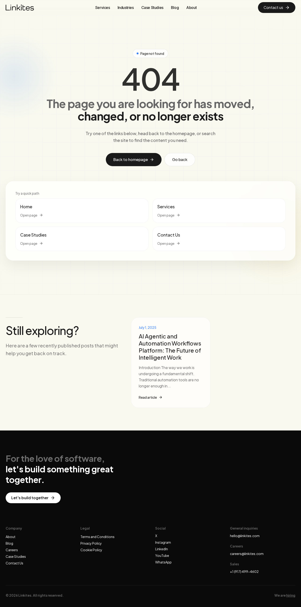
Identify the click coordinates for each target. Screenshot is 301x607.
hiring (290, 595)
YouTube (162, 555)
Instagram (163, 542)
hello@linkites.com (245, 536)
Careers (12, 550)
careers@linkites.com (247, 553)
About (191, 7)
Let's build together (29, 497)
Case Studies (152, 7)
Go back (179, 159)
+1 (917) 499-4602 (244, 571)
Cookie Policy (91, 550)
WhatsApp (163, 562)
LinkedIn (161, 549)
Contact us (273, 7)
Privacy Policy (91, 543)
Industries (126, 7)
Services (102, 7)
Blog (175, 7)
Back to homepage (130, 159)
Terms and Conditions (97, 537)
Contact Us (14, 563)
